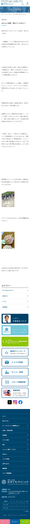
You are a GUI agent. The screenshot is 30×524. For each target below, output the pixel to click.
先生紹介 (5, 307)
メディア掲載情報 (6, 473)
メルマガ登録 (5, 459)
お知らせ (5, 296)
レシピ (4, 301)
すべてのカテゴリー (8, 290)
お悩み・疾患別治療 (7, 430)
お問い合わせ (5, 463)
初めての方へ (5, 421)
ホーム (4, 416)
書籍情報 (4, 468)
